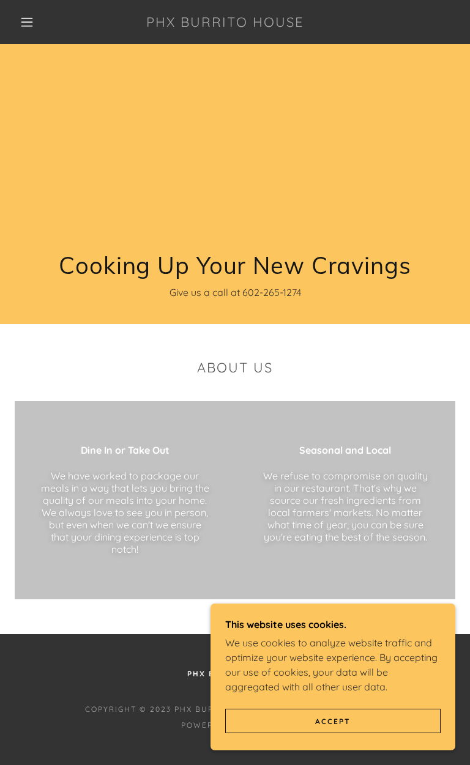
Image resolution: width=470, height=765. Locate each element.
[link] (225, 23)
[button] (27, 22)
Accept (333, 721)
